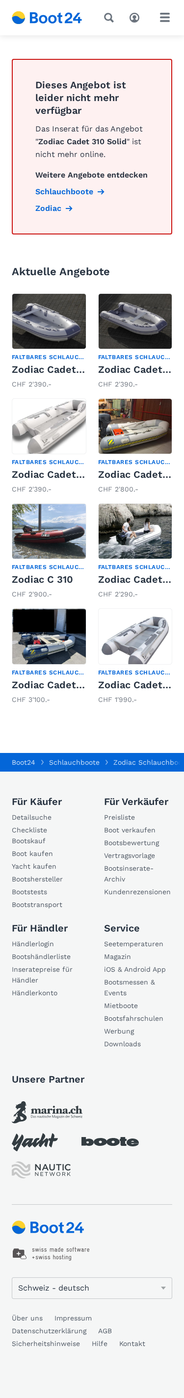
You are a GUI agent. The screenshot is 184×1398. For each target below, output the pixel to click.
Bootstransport (37, 904)
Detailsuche (32, 817)
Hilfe (99, 1343)
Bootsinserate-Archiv (129, 873)
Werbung (119, 1031)
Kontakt (132, 1343)
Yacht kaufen (34, 866)
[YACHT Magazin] (35, 1142)
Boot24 (23, 762)
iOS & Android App (135, 969)
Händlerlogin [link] (33, 944)
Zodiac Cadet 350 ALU (65, 369)
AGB (105, 1331)
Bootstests (29, 892)
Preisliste (119, 817)
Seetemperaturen (133, 944)
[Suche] (111, 17)
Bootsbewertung (131, 843)
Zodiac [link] (48, 208)
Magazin (117, 956)
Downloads (122, 1044)
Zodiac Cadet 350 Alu (63, 474)
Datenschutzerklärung (49, 1331)
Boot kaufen (32, 853)
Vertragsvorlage (129, 855)
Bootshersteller (37, 879)
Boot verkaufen (130, 830)
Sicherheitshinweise (46, 1343)
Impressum (73, 1318)
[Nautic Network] (41, 1170)
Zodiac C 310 (42, 579)
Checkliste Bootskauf (29, 835)
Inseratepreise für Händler (42, 974)
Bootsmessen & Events (129, 987)
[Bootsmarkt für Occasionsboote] (47, 18)
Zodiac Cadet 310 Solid (67, 685)
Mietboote (121, 1006)
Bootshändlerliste (41, 956)
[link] (49, 341)
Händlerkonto (34, 993)
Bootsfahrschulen (133, 1018)
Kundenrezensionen (137, 892)
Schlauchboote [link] (64, 191)
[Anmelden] (137, 17)
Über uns (27, 1318)
